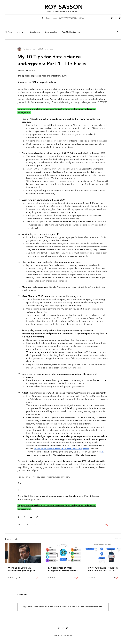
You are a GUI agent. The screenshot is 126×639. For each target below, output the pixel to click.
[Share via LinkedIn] (31, 517)
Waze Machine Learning (71, 32)
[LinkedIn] (112, 18)
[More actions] (107, 48)
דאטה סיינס (21, 32)
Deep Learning (51, 32)
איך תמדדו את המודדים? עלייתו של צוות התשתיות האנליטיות (103, 569)
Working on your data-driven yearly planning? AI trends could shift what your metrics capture (22, 569)
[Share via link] (37, 517)
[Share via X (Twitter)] (25, 517)
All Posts (8, 32)
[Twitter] (119, 18)
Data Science (35, 32)
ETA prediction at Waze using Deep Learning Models (63, 569)
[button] (118, 32)
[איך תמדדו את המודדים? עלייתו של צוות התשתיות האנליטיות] (103, 553)
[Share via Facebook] (18, 517)
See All (118, 538)
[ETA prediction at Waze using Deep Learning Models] (63, 553)
